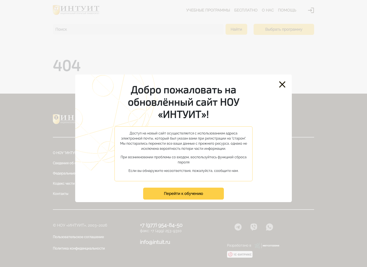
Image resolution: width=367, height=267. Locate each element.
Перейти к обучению (183, 193)
